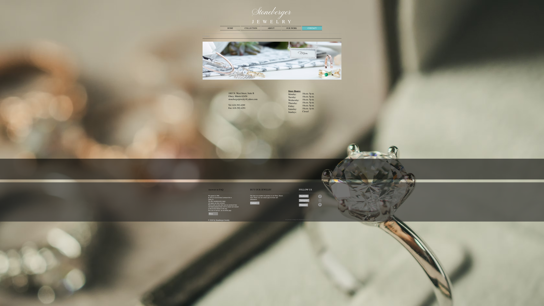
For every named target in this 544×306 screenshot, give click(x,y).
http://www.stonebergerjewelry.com (331, 219)
